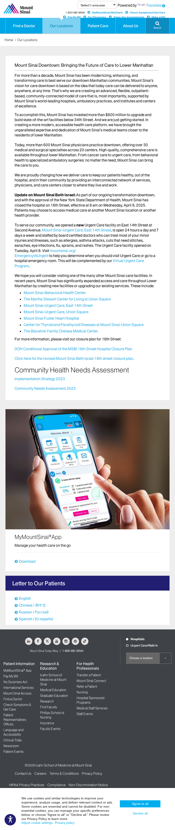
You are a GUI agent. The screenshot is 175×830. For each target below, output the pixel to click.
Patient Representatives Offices (14, 719)
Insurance (47, 723)
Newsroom (11, 746)
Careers (40, 773)
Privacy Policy (92, 773)
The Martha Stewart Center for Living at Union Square (67, 299)
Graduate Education (54, 696)
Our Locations (27, 40)
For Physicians (97, 17)
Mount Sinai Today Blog (44, 650)
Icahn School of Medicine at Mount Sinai (53, 679)
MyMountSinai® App (17, 670)
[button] (157, 26)
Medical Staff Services (92, 708)
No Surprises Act (15, 682)
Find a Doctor (12, 699)
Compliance (56, 785)
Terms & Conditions (64, 773)
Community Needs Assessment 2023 (45, 388)
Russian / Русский (34, 612)
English (25, 598)
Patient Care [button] (98, 26)
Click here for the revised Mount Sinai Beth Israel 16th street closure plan (74, 358)
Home (9, 40)
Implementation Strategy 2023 (40, 379)
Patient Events (13, 752)
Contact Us (23, 773)
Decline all (140, 813)
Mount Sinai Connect (91, 681)
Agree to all (140, 804)
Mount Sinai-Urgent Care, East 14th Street (76, 230)
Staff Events (85, 714)
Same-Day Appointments (128, 17)
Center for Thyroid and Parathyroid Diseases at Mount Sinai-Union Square (84, 324)
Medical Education (53, 690)
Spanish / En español (36, 619)
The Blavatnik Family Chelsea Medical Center (61, 331)
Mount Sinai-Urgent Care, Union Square (56, 312)
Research (47, 701)
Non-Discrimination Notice (88, 785)
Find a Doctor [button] (24, 26)
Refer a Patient (87, 686)
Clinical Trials (12, 740)
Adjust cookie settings (37, 823)
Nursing (82, 692)
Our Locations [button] (61, 26)
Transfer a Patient (89, 675)
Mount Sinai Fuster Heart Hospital (51, 318)
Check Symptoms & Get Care (147, 12)
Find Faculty (48, 707)
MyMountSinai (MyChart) (107, 12)
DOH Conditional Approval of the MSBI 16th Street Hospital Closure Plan (73, 349)
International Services (18, 688)
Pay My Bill (74, 17)
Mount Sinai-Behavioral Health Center (55, 292)
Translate (153, 5)
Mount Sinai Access (17, 693)
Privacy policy (65, 823)
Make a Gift (158, 17)
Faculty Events (50, 729)
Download (27, 561)
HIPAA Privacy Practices (26, 785)
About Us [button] (130, 26)
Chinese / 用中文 (32, 605)
